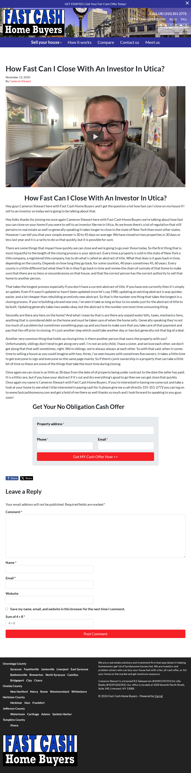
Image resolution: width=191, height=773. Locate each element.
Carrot (159, 696)
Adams (45, 714)
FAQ (184, 19)
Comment (14, 512)
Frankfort (38, 702)
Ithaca (14, 725)
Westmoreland (59, 691)
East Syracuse (79, 669)
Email (103, 439)
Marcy (34, 691)
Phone (42, 439)
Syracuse (16, 669)
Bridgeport (17, 680)
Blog (173, 19)
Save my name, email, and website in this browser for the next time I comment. (67, 609)
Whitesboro (79, 691)
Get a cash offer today (148, 19)
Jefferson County (14, 708)
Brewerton (36, 674)
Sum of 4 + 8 (15, 617)
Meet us (152, 42)
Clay (29, 680)
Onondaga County (14, 663)
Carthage (33, 714)
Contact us (129, 42)
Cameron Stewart (20, 81)
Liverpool (62, 669)
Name (11, 562)
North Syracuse (55, 674)
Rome (44, 691)
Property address (50, 424)
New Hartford (19, 691)
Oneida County (12, 686)
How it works (80, 42)
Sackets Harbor (62, 714)
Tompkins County (14, 719)
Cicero (38, 680)
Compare (106, 42)
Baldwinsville (18, 674)
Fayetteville (31, 669)
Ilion (27, 702)
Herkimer (16, 702)
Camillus (72, 674)
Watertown (17, 714)
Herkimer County (14, 697)
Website (12, 593)
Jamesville (47, 669)
